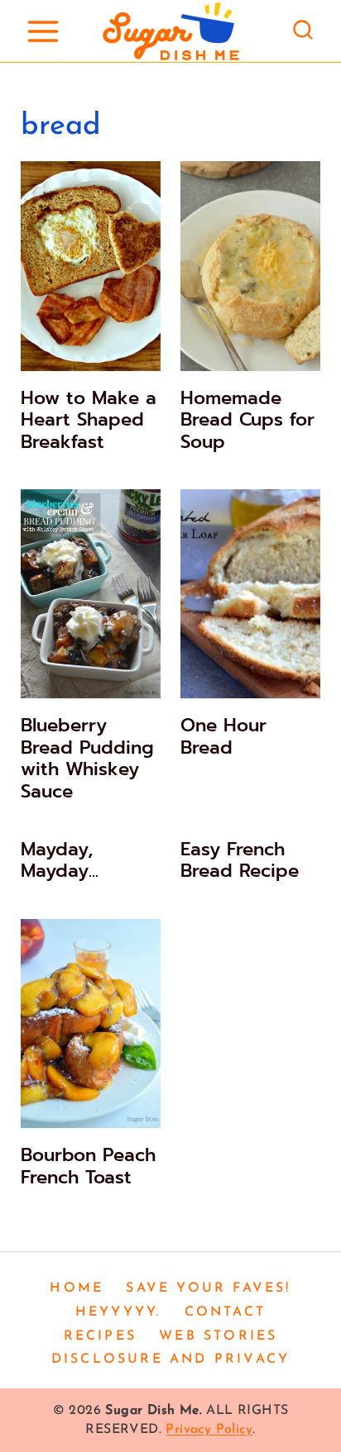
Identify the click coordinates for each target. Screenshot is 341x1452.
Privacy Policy (209, 1429)
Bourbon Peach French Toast (88, 1165)
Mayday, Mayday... (59, 859)
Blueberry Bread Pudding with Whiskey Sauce (87, 758)
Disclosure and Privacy (170, 1359)
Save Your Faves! (208, 1288)
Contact (225, 1312)
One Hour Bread (223, 736)
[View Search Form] (303, 31)
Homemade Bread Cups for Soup (247, 419)
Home (76, 1288)
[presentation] (91, 266)
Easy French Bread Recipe (239, 859)
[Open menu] (42, 31)
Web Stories (218, 1336)
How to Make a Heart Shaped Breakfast (88, 419)
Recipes (100, 1336)
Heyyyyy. (118, 1312)
